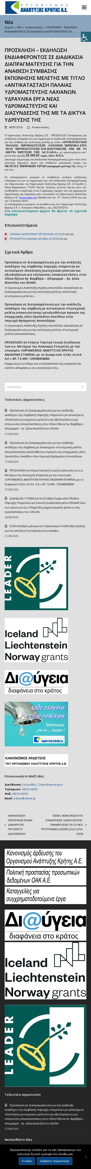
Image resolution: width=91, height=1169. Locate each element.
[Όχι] (86, 1157)
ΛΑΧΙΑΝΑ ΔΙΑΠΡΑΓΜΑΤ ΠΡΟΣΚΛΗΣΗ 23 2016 (37, 234)
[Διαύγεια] (46, 939)
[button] (84, 7)
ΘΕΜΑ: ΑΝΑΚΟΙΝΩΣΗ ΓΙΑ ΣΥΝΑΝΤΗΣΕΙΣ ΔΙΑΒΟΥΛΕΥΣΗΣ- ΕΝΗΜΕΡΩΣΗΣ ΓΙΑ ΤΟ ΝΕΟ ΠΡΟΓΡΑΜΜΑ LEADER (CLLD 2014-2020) (61, 825)
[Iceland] (46, 998)
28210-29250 (20, 794)
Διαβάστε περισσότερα (54, 1161)
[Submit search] (82, 387)
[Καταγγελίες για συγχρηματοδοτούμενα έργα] (46, 903)
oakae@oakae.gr (25, 798)
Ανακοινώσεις (40, 127)
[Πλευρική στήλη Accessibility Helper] (86, 37)
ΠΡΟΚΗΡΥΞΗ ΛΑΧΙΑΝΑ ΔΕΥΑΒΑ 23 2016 (34, 239)
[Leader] (46, 1086)
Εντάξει (27, 1161)
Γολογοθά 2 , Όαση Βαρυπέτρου (42, 784)
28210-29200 (29, 789)
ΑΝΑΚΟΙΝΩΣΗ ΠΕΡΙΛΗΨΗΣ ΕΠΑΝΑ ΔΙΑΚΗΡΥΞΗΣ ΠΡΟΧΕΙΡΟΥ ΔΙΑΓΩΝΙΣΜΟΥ (18, 825)
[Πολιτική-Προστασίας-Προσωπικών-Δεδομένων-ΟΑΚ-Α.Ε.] (46, 884)
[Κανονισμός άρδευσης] (46, 865)
